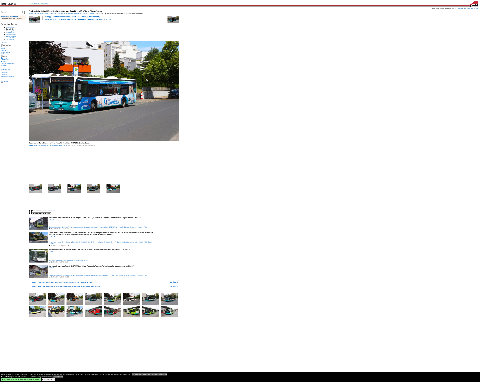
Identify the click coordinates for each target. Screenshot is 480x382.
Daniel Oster (33, 145)
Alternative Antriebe (7, 63)
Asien (3, 49)
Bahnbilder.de (10, 27)
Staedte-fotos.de (11, 36)
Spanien (4, 43)
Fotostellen (4, 73)
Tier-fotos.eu (10, 39)
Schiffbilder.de (10, 32)
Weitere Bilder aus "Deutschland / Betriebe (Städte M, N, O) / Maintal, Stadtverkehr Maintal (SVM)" (66, 286)
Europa (3, 50)
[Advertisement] (74, 30)
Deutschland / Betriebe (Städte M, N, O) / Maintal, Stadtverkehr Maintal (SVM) (78, 19)
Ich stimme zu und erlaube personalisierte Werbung (21, 379)
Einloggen (460, 8)
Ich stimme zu (48, 379)
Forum (31, 4)
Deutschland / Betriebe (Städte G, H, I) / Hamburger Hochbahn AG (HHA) (94, 242)
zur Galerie (174, 282)
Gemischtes (5, 71)
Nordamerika (5, 52)
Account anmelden (471, 8)
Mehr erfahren (58, 377)
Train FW (52, 236)
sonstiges (4, 65)
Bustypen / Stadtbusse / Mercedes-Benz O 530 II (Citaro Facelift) (72, 17)
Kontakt (36, 4)
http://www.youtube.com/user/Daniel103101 (53, 145)
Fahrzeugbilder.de (11, 31)
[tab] (104, 282)
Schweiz (4, 61)
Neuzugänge (5, 69)
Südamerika (5, 54)
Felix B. (51, 251)
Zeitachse (4, 74)
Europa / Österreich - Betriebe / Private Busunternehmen (66, 227)
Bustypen (53, 13)
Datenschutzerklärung (7, 76)
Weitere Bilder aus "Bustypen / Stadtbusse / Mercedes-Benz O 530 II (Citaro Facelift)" (62, 282)
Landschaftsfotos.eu (12, 38)
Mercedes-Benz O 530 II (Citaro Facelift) (80, 13)
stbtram (51, 219)
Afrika (3, 47)
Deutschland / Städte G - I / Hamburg (60, 242)
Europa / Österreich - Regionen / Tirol (135, 227)
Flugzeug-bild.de (11, 34)
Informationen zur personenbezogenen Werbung (149, 374)
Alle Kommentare (48, 211)
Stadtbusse (62, 13)
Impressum (44, 4)
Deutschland (5, 60)
